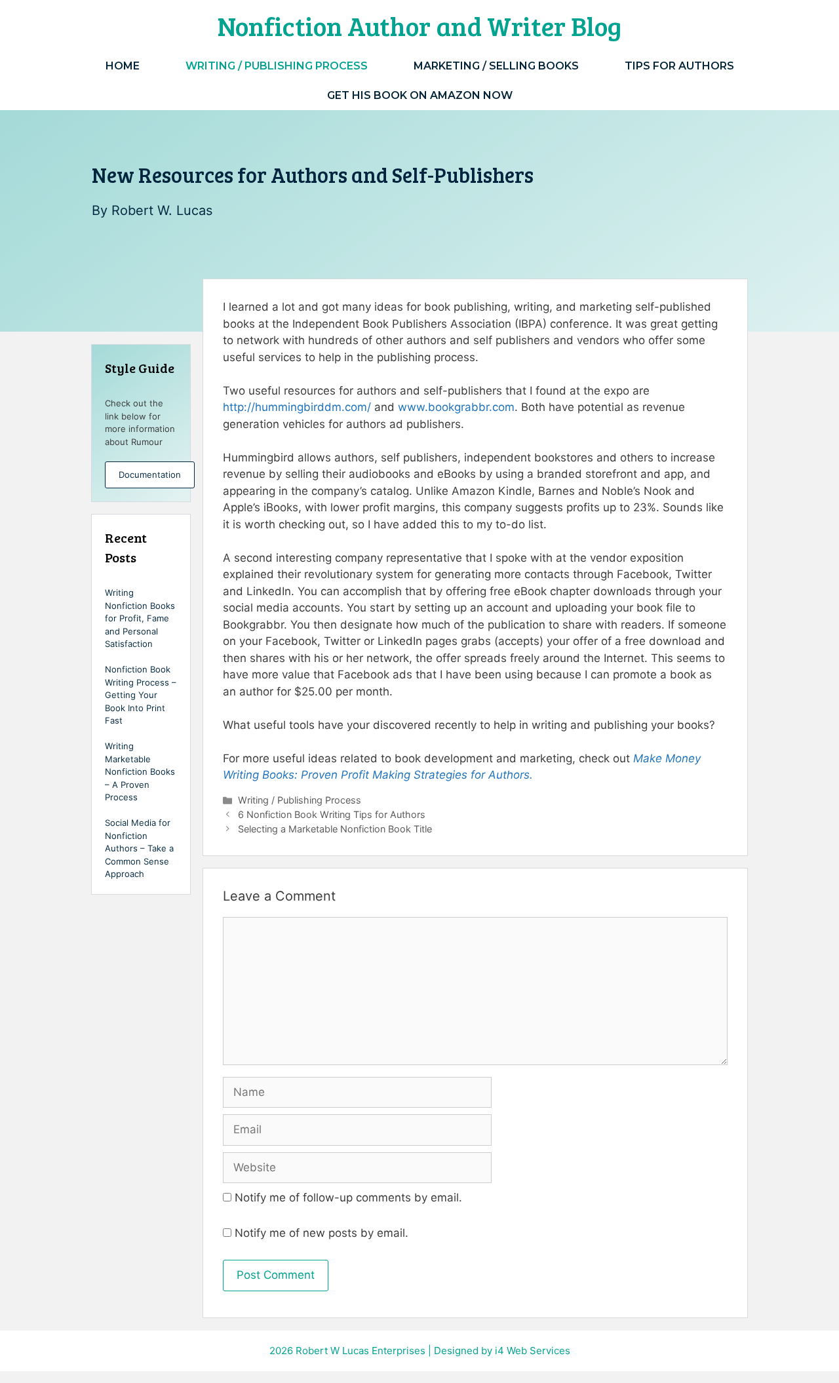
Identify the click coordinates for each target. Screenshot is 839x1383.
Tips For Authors (679, 66)
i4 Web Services (532, 1350)
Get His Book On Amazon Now (420, 95)
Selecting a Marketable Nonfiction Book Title (335, 828)
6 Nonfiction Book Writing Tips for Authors (331, 814)
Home (123, 66)
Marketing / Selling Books (496, 66)
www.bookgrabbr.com (456, 407)
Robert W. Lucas (161, 210)
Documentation (150, 474)
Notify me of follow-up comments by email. (348, 1197)
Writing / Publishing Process (276, 66)
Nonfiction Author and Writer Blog (419, 25)
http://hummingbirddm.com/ (297, 407)
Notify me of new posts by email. (321, 1232)
